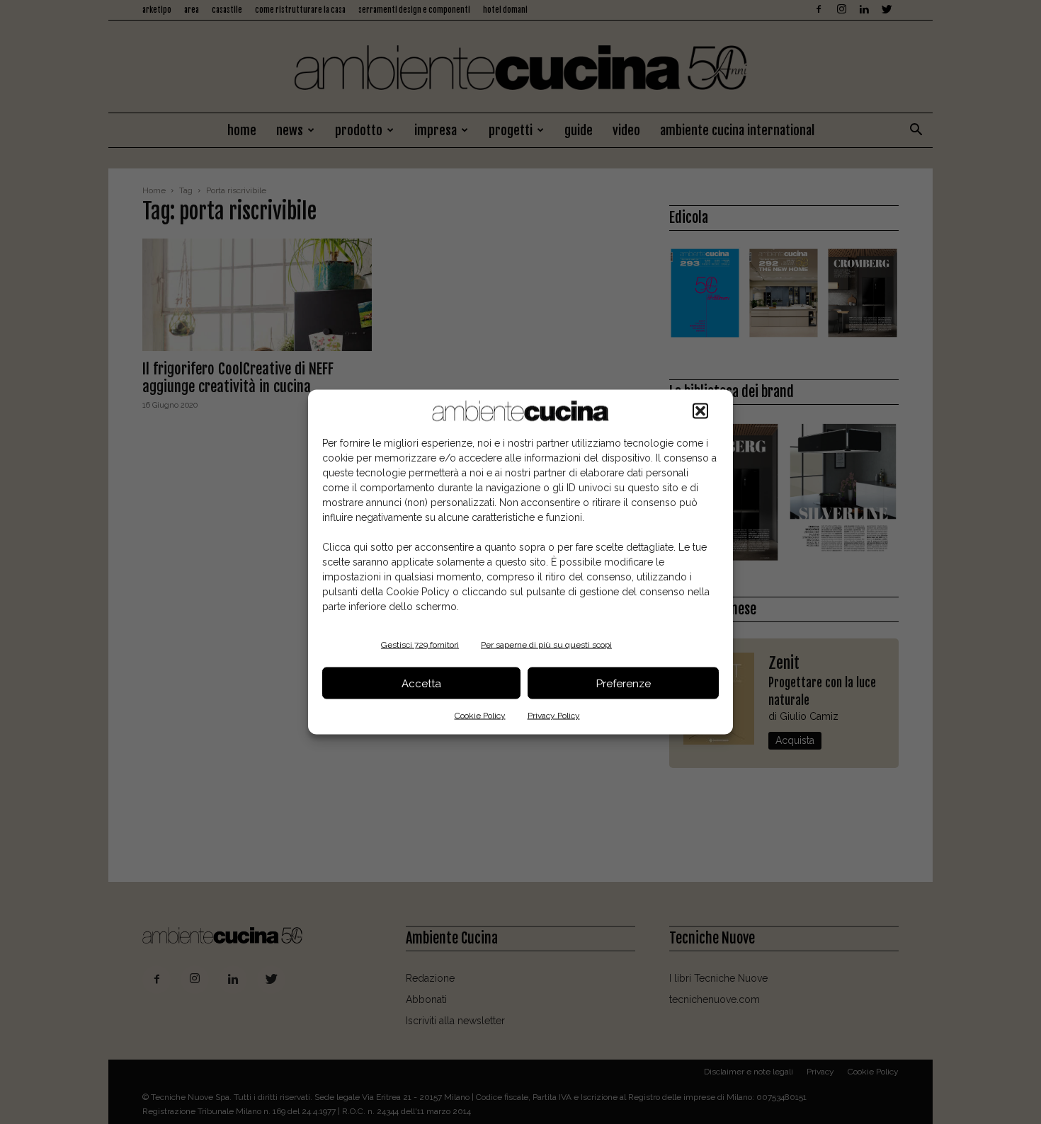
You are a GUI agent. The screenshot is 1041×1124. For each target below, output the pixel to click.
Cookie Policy (480, 716)
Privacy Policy (554, 716)
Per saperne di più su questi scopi (546, 645)
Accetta (421, 683)
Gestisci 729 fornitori (420, 645)
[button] (700, 411)
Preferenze (623, 683)
